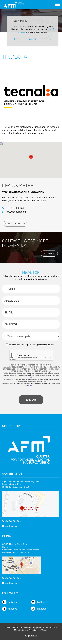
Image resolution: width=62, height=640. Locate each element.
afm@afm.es (11, 526)
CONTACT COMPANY (15, 223)
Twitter (40, 602)
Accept (32, 39)
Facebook (13, 608)
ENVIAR (31, 399)
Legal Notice (31, 636)
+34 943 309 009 (13, 521)
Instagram (42, 608)
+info (49, 371)
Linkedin (12, 602)
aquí (31, 385)
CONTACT (49, 253)
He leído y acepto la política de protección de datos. (32, 344)
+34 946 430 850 (15, 208)
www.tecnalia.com (16, 211)
